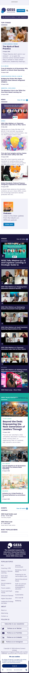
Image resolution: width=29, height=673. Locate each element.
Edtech (3, 121)
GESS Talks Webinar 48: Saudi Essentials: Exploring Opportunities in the (14, 328)
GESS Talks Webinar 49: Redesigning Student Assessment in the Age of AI (13, 308)
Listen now (9, 224)
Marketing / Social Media (8, 88)
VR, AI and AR (4, 66)
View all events (21, 508)
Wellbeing (4, 367)
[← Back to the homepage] (8, 13)
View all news (21, 100)
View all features (20, 398)
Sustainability (19, 595)
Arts (2, 565)
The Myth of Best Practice (11, 47)
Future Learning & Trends (10, 44)
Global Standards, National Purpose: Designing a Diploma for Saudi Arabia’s (14, 183)
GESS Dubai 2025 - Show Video (11, 390)
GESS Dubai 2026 (6, 522)
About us (3, 610)
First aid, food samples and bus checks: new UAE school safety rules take (14, 154)
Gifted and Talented (7, 595)
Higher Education (6, 76)
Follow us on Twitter (14, 628)
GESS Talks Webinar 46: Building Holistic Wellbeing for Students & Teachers (14, 370)
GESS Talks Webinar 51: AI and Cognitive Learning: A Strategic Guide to (13, 262)
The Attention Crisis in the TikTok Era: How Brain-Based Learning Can (13, 91)
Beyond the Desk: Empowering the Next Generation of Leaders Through (14, 425)
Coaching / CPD (6, 568)
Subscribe (20, 10)
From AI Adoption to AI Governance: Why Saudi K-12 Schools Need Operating (14, 69)
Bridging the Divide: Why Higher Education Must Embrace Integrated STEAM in (13, 80)
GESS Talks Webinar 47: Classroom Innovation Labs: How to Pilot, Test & (13, 124)
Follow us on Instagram (14, 642)
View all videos (21, 239)
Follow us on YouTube (14, 633)
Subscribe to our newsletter (14, 624)
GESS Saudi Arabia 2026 (9, 514)
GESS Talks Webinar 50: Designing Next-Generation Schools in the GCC (14, 287)
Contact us (4, 616)
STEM (13, 76)
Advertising (4, 613)
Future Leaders (7, 418)
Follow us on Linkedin (14, 637)
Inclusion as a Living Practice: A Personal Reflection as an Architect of (13, 495)
